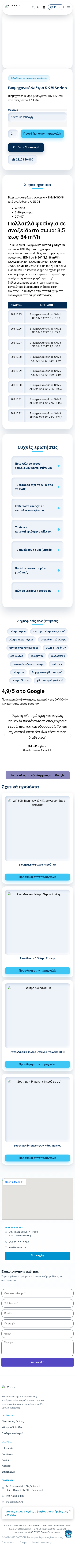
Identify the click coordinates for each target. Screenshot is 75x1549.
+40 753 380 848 (15, 1496)
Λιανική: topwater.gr (42, 1542)
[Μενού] (67, 7)
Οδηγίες (39, 1255)
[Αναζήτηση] (32, 7)
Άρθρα (5, 1459)
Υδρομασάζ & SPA (12, 1427)
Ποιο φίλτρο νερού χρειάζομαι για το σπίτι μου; (34, 466)
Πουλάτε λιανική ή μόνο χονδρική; (31, 570)
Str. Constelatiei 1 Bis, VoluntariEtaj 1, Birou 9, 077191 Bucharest (24, 1488)
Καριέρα (6, 1465)
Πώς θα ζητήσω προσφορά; (33, 590)
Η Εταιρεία (7, 1448)
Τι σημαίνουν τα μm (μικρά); (33, 549)
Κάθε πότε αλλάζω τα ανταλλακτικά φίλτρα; (29, 508)
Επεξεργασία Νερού (12, 1433)
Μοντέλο (13, 110)
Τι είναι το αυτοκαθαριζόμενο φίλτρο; (33, 529)
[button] (4, 735)
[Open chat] (68, 1534)
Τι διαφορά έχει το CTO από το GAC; (34, 487)
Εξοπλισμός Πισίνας (13, 1421)
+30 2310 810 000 (19, 1242)
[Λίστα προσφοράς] (44, 7)
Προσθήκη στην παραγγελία (42, 133)
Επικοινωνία (8, 1471)
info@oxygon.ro (14, 1501)
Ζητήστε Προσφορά (26, 147)
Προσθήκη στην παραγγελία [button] (37, 970)
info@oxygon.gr (17, 1247)
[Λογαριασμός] (38, 7)
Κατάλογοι (7, 1454)
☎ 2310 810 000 (22, 159)
